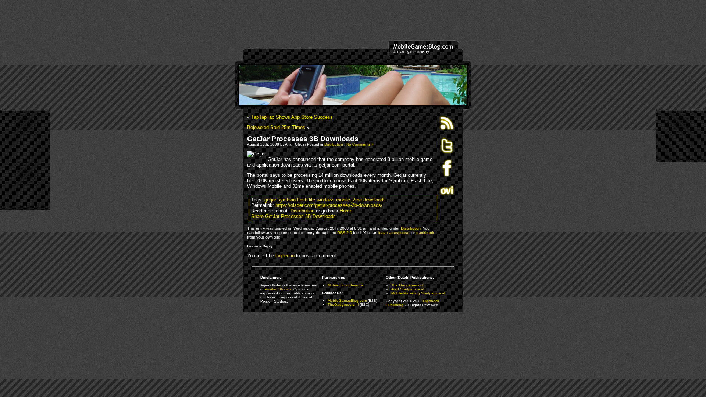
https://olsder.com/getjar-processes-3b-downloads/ (328, 205)
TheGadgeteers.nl (343, 305)
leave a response (393, 232)
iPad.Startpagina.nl (407, 289)
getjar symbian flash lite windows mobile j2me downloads (325, 200)
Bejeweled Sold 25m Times (276, 127)
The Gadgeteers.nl (407, 285)
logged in (285, 255)
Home (346, 211)
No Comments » (360, 144)
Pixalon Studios (278, 289)
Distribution (333, 144)
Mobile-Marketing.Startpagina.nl (418, 293)
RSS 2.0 (344, 232)
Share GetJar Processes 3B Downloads (293, 216)
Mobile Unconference (346, 285)
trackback (425, 232)
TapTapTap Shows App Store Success (292, 117)
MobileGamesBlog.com (347, 300)
